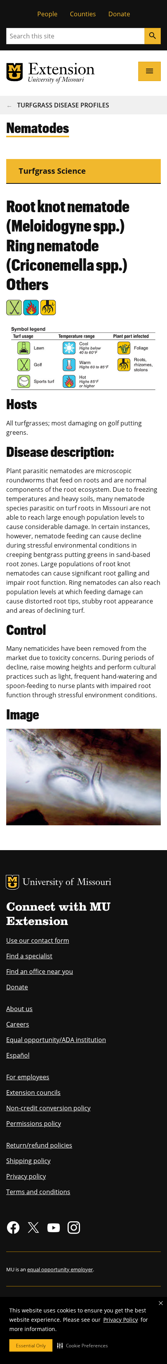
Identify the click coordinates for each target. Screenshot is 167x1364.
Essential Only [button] (31, 1345)
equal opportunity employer (60, 1269)
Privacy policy (26, 1176)
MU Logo (12, 882)
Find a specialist (29, 956)
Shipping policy (28, 1161)
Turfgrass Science (52, 171)
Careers (17, 1024)
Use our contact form (37, 940)
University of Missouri (67, 883)
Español (18, 1055)
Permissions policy (33, 1123)
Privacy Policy (120, 1319)
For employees (27, 1077)
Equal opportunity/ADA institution (56, 1040)
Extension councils (33, 1092)
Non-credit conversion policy (48, 1108)
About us (19, 1008)
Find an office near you (39, 971)
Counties (83, 14)
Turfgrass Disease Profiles (63, 105)
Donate (119, 14)
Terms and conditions (38, 1192)
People (47, 14)
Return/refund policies (39, 1145)
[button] (83, 1345)
